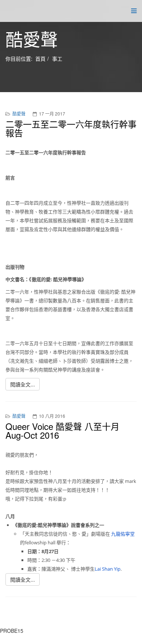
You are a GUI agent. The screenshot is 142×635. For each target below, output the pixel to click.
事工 (57, 58)
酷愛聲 (18, 113)
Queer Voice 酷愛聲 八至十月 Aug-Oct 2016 (62, 430)
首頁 (40, 58)
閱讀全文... (22, 384)
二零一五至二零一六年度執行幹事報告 (71, 128)
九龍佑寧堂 (123, 533)
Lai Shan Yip (108, 569)
